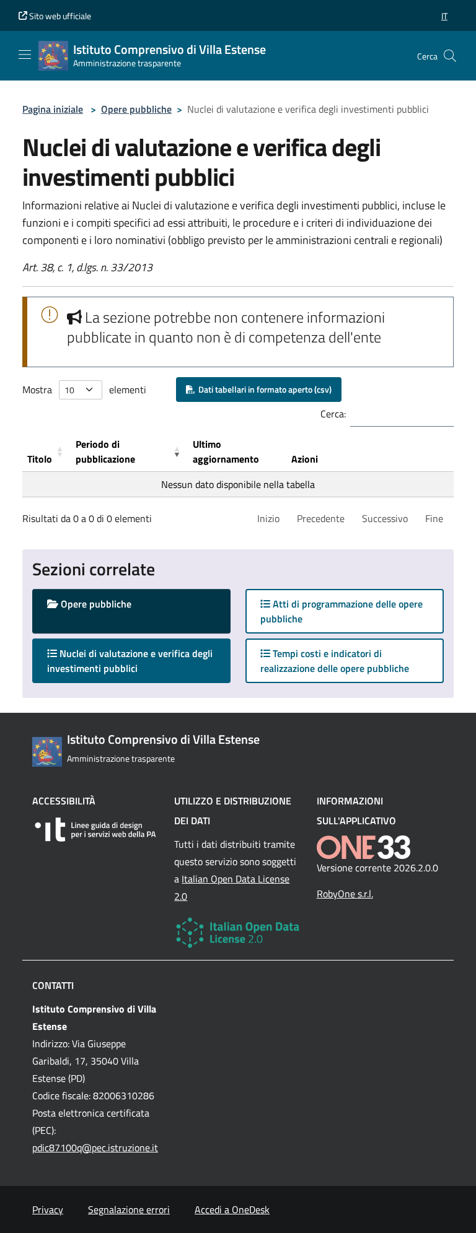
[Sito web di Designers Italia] (95, 829)
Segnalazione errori (129, 1209)
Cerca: (333, 413)
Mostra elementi (84, 389)
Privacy (47, 1209)
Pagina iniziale (52, 109)
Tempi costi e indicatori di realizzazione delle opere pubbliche (334, 661)
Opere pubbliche (136, 109)
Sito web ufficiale (59, 15)
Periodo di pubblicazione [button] (105, 451)
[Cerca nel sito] (450, 55)
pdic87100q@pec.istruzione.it (95, 1147)
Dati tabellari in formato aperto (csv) (263, 389)
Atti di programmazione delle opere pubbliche (341, 611)
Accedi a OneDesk (232, 1209)
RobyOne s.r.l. (345, 893)
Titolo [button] (39, 458)
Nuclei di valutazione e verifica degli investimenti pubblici (130, 661)
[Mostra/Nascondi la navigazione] (24, 54)
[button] (444, 15)
